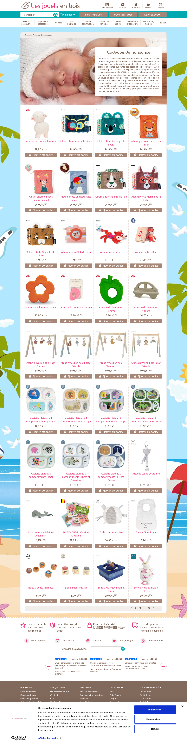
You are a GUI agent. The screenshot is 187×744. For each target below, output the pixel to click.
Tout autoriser (155, 709)
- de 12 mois (145, 692)
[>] (163, 666)
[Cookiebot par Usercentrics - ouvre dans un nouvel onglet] (19, 738)
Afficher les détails (48, 738)
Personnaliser (153, 719)
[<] (48, 666)
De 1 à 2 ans (145, 695)
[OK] (55, 15)
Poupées (84, 699)
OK (123, 648)
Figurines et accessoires (91, 695)
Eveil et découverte (89, 692)
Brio (112, 692)
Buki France (115, 695)
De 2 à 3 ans (146, 699)
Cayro (113, 699)
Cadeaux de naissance (42, 35)
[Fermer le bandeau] (182, 706)
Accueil (28, 35)
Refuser (155, 729)
